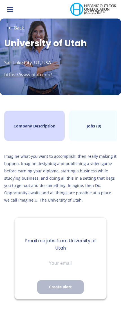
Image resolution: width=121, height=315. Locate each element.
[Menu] (10, 9)
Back (18, 28)
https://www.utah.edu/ (28, 75)
